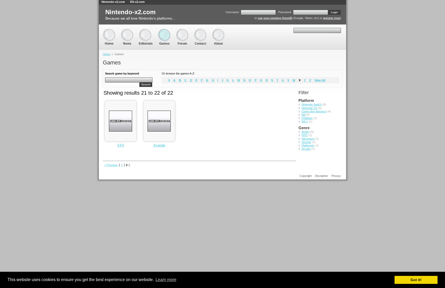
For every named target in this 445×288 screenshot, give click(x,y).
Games (164, 31)
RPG (305, 135)
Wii (303, 114)
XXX (120, 145)
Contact (200, 31)
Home (109, 31)
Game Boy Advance (314, 111)
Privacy (336, 175)
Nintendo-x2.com (113, 1)
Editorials (145, 31)
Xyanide (159, 145)
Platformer (308, 145)
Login (334, 12)
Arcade (306, 148)
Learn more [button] (166, 279)
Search (145, 84)
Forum (182, 31)
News (127, 31)
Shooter (306, 142)
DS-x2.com (137, 1)
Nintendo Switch (312, 104)
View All (319, 80)
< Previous (111, 165)
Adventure (308, 138)
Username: (232, 12)
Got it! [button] (416, 280)
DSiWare (307, 118)
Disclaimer (321, 175)
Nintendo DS (309, 108)
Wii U (305, 121)
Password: (285, 12)
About (218, 31)
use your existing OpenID (275, 18)
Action (305, 131)
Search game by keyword (122, 73)
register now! (332, 18)
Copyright (305, 175)
